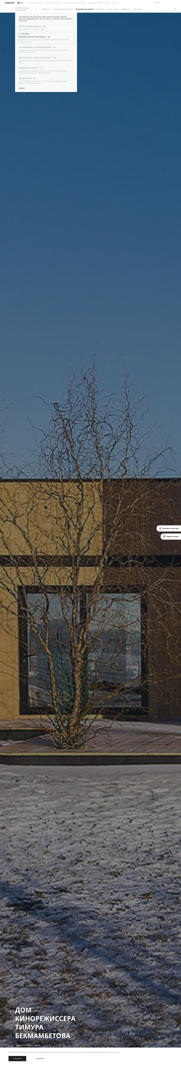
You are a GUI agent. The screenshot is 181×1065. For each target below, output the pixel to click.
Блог (107, 3)
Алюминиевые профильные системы (28, 1045)
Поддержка (125, 9)
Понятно (21, 88)
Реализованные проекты (85, 9)
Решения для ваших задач (63, 9)
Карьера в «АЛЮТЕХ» (95, 3)
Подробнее (40, 1058)
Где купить (101, 9)
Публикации (137, 9)
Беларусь (157, 3)
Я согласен (17, 1058)
